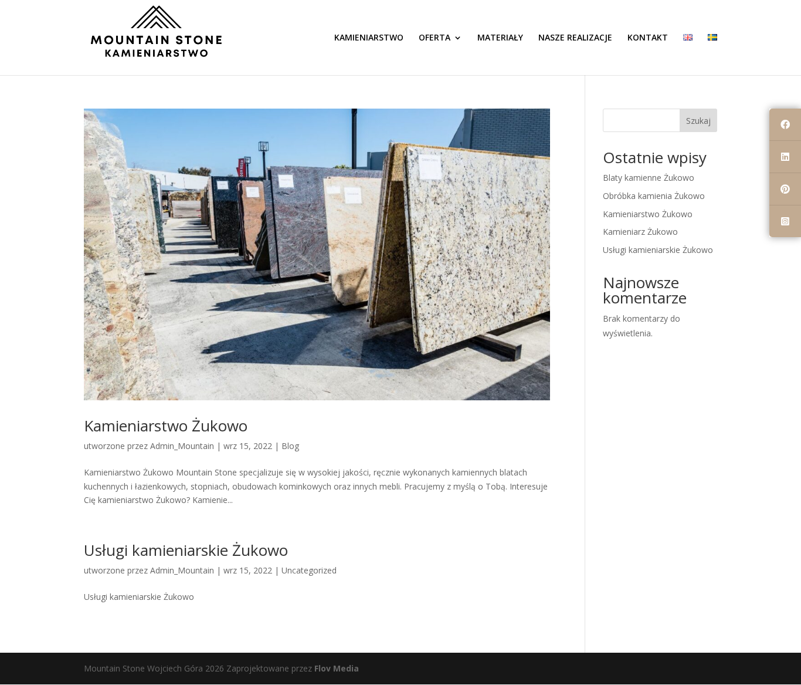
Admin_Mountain (182, 445)
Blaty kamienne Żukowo (648, 177)
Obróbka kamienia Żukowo (654, 195)
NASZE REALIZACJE (575, 38)
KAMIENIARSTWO (368, 38)
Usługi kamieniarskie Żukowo (186, 550)
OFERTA (434, 38)
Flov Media (336, 668)
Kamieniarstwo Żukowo (165, 425)
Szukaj (698, 120)
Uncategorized (309, 570)
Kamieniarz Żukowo (640, 231)
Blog (290, 445)
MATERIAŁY (500, 38)
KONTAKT (647, 38)
